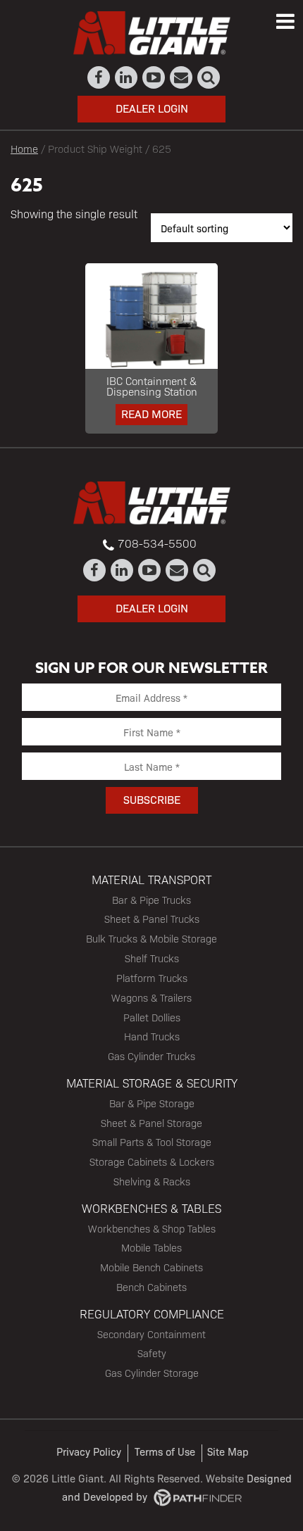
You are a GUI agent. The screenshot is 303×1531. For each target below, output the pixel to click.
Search (209, 77)
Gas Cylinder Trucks (151, 1056)
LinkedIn (126, 77)
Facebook (99, 77)
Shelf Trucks (152, 958)
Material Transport (151, 879)
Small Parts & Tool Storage (151, 1141)
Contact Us (181, 77)
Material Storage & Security (151, 1082)
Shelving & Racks (151, 1181)
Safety (151, 1353)
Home (24, 148)
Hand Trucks (152, 1036)
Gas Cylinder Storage (152, 1372)
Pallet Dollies (151, 1017)
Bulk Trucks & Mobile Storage (151, 938)
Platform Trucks (151, 977)
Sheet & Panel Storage (151, 1122)
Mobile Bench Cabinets (151, 1267)
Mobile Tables (151, 1247)
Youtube (154, 77)
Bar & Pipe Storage (151, 1103)
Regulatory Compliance (152, 1313)
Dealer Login (152, 108)
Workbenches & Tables (151, 1208)
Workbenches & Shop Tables (152, 1228)
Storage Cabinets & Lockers (151, 1161)
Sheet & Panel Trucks (151, 918)
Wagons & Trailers (151, 997)
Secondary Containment (151, 1334)
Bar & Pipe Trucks (151, 899)
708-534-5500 (157, 543)
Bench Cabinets (151, 1286)
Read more (151, 413)
